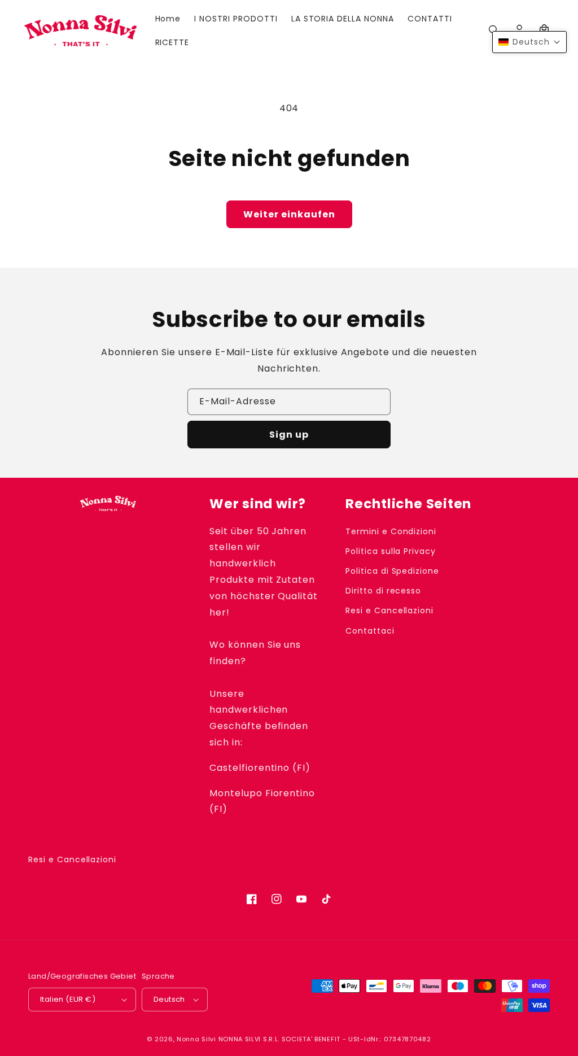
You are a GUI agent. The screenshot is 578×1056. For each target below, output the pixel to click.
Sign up (289, 434)
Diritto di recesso (383, 590)
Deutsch (169, 999)
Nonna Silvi (196, 1039)
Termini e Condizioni (390, 531)
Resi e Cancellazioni (389, 610)
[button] (529, 42)
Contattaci (370, 630)
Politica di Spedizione (392, 571)
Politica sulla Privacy (390, 551)
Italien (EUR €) (67, 999)
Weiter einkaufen (289, 214)
